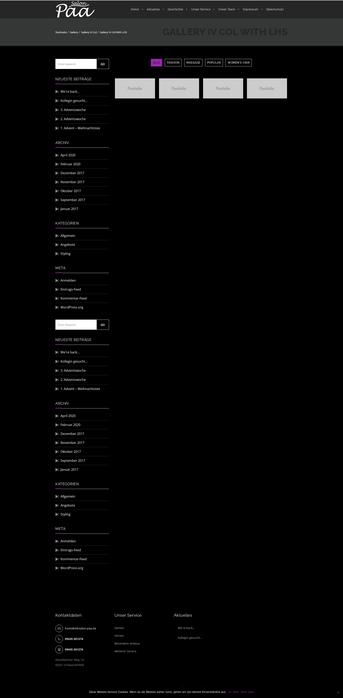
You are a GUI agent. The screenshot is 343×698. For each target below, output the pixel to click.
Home (135, 9)
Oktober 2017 (71, 191)
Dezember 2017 (72, 173)
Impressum (250, 9)
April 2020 (68, 155)
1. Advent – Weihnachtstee (80, 128)
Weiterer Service (125, 651)
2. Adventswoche (73, 119)
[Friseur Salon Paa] (75, 9)
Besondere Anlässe (127, 643)
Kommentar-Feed (74, 298)
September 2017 (73, 200)
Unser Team (226, 9)
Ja (229, 691)
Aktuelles (153, 9)
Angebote (68, 244)
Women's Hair (239, 62)
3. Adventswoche (73, 110)
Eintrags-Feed (71, 289)
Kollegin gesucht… (74, 100)
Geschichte (175, 9)
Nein (236, 691)
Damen (119, 628)
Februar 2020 (70, 164)
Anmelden (68, 280)
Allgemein (68, 235)
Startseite (61, 32)
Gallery (74, 32)
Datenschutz (275, 9)
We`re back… (70, 91)
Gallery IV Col (89, 32)
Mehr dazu (247, 691)
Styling (65, 253)
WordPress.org (72, 307)
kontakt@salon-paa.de (80, 628)
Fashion (173, 62)
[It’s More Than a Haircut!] (123, 88)
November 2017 (72, 182)
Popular (214, 62)
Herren (119, 636)
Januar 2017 (69, 209)
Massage (193, 62)
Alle (156, 62)
